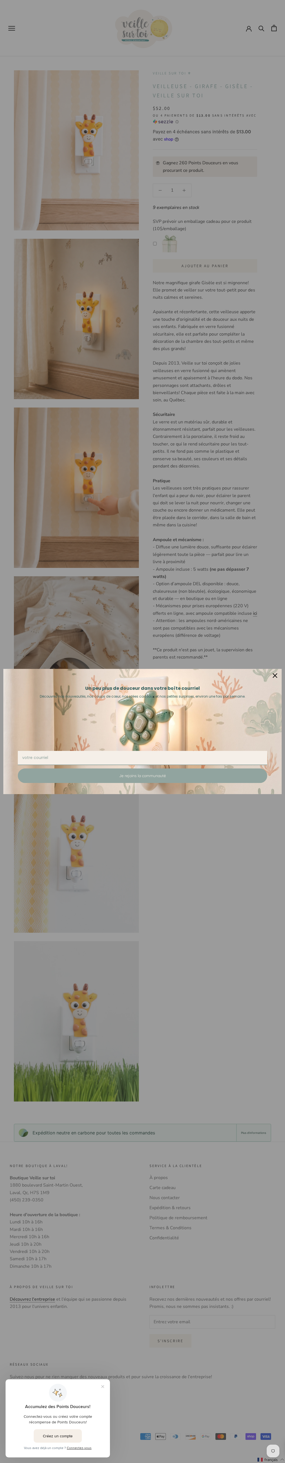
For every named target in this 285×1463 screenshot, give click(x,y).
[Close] (275, 675)
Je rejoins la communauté (142, 775)
